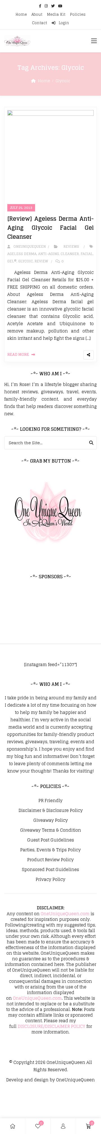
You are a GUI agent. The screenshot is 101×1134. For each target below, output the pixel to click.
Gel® (12, 261)
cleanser (70, 254)
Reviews (71, 246)
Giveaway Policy (50, 820)
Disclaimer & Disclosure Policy (51, 810)
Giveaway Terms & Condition (50, 830)
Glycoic (25, 261)
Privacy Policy (50, 879)
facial (87, 254)
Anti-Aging (48, 254)
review (41, 261)
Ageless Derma (21, 254)
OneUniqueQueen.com (65, 914)
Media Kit (56, 14)
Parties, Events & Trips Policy (50, 850)
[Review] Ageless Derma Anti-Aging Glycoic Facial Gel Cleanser (50, 228)
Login (63, 23)
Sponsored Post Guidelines (50, 869)
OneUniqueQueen (66, 1062)
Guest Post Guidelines (50, 840)
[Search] (91, 442)
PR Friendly (50, 800)
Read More (18, 354)
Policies (78, 14)
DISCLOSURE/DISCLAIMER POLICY (51, 1026)
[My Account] (63, 1126)
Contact (39, 23)
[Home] (12, 1126)
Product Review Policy (50, 859)
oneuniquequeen (28, 246)
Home (21, 14)
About (36, 14)
